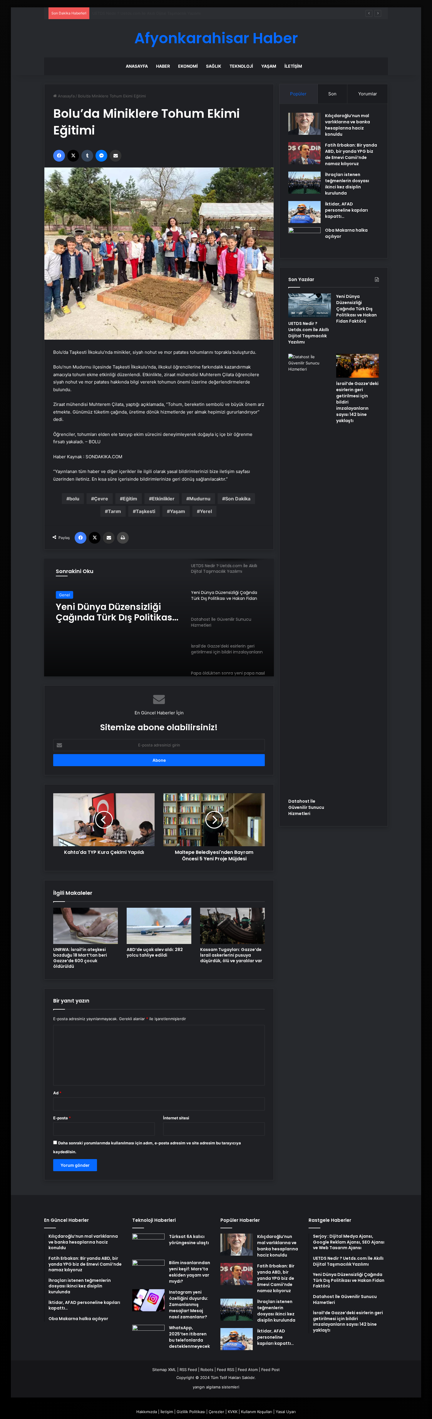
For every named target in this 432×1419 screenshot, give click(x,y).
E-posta (62, 1118)
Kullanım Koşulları (256, 1411)
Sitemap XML (164, 1369)
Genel (64, 595)
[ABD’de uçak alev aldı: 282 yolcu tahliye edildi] (159, 926)
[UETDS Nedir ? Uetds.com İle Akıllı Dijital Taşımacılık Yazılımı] (309, 305)
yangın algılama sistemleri (216, 1387)
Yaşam (268, 66)
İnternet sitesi (176, 1118)
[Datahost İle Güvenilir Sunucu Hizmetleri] (309, 574)
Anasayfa (137, 66)
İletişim (293, 66)
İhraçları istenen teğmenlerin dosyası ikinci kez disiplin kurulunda (347, 184)
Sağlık (213, 66)
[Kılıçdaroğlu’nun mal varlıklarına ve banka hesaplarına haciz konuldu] (304, 124)
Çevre (101, 499)
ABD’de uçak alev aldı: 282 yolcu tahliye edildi (155, 952)
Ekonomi (188, 66)
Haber (163, 66)
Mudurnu (199, 499)
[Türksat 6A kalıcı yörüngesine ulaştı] (148, 1245)
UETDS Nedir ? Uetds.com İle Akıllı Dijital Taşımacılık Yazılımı (308, 333)
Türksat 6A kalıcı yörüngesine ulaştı (189, 1240)
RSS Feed (188, 1369)
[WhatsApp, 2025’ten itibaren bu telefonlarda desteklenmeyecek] (148, 1336)
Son (332, 94)
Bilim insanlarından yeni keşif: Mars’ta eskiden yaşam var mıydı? (189, 1272)
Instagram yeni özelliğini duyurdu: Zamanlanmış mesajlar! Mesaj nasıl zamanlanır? (188, 1304)
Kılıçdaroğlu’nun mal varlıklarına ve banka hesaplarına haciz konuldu (347, 125)
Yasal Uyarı (286, 1411)
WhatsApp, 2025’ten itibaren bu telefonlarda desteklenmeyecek (189, 1337)
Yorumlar (367, 94)
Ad (57, 1093)
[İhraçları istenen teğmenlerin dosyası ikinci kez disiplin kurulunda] (304, 183)
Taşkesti (145, 511)
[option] (159, 617)
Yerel (206, 511)
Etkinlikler (163, 499)
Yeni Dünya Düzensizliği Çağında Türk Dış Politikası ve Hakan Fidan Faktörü (160, 13)
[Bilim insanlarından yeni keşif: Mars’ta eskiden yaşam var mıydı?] (148, 1271)
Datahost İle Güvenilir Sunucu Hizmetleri (104, 612)
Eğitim (130, 499)
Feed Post (270, 1369)
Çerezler (216, 1411)
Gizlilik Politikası (191, 1411)
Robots (206, 1369)
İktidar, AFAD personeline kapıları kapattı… (346, 210)
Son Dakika (237, 499)
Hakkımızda (146, 1411)
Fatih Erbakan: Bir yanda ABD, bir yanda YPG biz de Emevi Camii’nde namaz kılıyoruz (351, 154)
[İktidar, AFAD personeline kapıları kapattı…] (304, 212)
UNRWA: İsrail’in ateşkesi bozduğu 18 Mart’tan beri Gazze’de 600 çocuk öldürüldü (80, 958)
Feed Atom (248, 1369)
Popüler (298, 94)
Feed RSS (225, 1369)
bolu (74, 499)
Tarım (114, 511)
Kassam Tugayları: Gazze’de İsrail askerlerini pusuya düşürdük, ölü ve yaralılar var (231, 955)
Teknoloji (241, 66)
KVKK (232, 1411)
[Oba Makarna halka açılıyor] (304, 238)
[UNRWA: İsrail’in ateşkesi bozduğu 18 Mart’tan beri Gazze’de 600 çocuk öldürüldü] (85, 926)
